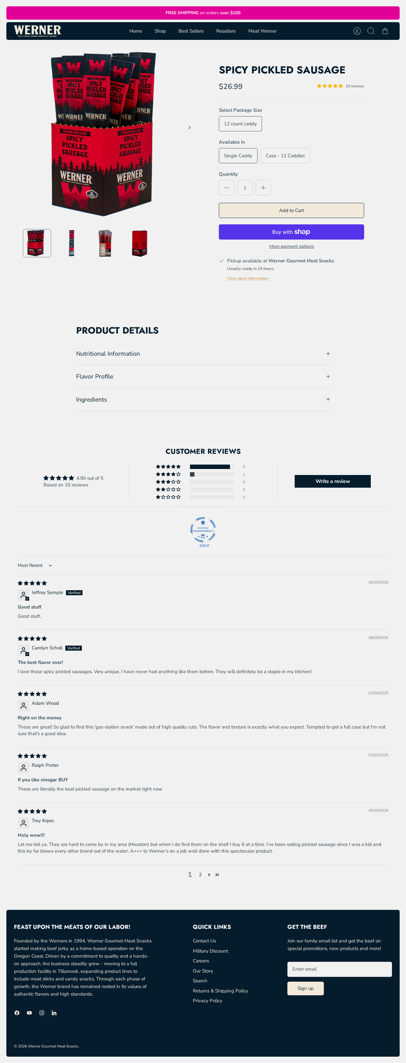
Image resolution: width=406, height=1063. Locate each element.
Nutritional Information (108, 353)
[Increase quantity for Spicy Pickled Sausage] (263, 187)
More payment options (291, 246)
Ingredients (91, 399)
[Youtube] (29, 1012)
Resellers (226, 31)
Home (135, 31)
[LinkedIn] (54, 1012)
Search (200, 981)
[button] (168, 467)
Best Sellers (191, 31)
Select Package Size (240, 110)
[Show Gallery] (111, 134)
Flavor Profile (94, 376)
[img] (32, 583)
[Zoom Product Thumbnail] (37, 243)
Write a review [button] (333, 481)
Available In (232, 142)
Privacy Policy (207, 1000)
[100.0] (203, 529)
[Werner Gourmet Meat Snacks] (38, 31)
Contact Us (204, 941)
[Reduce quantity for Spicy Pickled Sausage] (226, 187)
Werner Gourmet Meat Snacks (53, 1046)
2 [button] (200, 875)
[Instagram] (42, 1012)
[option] (111, 134)
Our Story (203, 971)
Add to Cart (291, 210)
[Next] (190, 127)
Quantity (228, 174)
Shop (160, 31)
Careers (201, 961)
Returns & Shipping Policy (220, 991)
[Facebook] (17, 1012)
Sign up (306, 988)
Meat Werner (262, 31)
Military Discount (210, 951)
